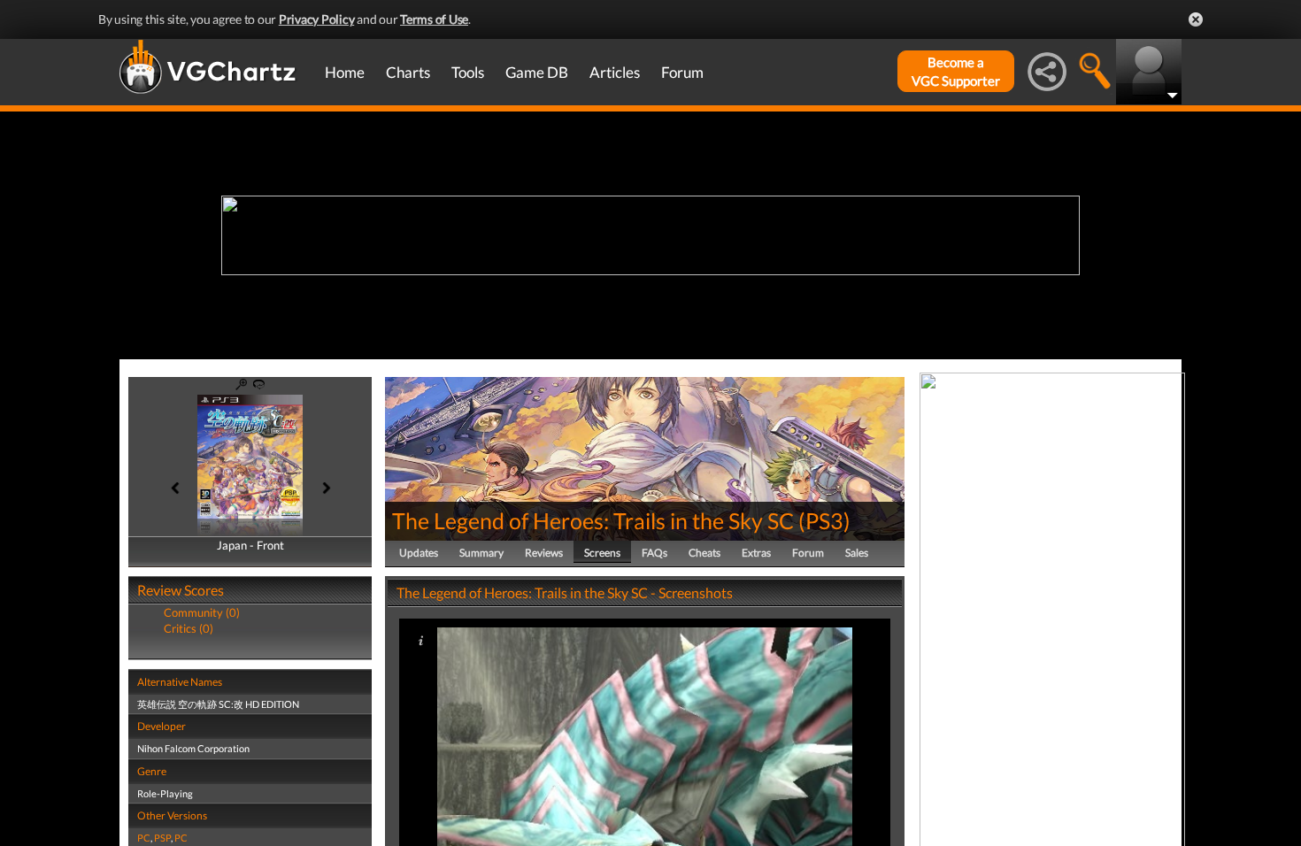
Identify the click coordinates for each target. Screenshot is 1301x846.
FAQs (654, 552)
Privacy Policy (317, 19)
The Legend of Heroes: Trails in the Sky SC (593, 520)
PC (143, 837)
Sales (856, 552)
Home (345, 72)
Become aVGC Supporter (956, 71)
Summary (481, 552)
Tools (467, 72)
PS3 (824, 520)
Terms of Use (434, 19)
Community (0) (202, 612)
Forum (682, 72)
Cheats (704, 552)
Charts (408, 72)
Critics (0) (188, 628)
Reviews (544, 552)
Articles (614, 72)
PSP (162, 837)
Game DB (536, 72)
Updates (418, 552)
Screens (602, 552)
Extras (756, 552)
